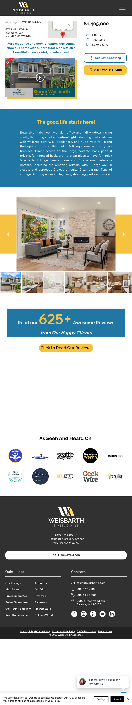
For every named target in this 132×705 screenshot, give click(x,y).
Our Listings (13, 583)
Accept (117, 699)
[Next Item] (124, 234)
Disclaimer (90, 631)
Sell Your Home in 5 (18, 608)
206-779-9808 (86, 589)
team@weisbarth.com (91, 583)
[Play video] (40, 77)
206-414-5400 (86, 595)
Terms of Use (105, 631)
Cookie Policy (43, 631)
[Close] (128, 699)
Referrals (41, 602)
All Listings (11, 22)
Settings (101, 699)
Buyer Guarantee (16, 596)
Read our (66, 322)
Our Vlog (40, 589)
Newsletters (43, 608)
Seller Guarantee (16, 602)
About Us (41, 583)
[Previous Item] (8, 234)
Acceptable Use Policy (63, 631)
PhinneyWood (44, 615)
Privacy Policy (27, 631)
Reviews (40, 596)
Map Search (13, 589)
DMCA (80, 631)
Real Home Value (16, 615)
